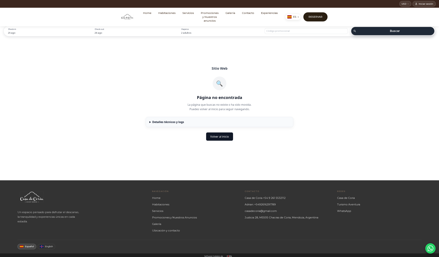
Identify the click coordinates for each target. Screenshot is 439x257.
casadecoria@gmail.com (261, 211)
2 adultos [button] (186, 32)
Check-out (99, 29)
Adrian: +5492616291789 (260, 204)
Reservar (315, 16)
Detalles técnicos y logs (168, 122)
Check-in (12, 29)
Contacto (248, 13)
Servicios (188, 13)
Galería (230, 13)
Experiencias (269, 13)
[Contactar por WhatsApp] (430, 248)
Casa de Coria (346, 198)
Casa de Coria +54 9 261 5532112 (265, 198)
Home (147, 13)
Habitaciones (167, 13)
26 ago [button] (98, 32)
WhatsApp (344, 211)
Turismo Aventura (348, 204)
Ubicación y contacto (166, 230)
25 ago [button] (11, 32)
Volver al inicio (219, 136)
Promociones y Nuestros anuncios (210, 16)
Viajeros (185, 29)
